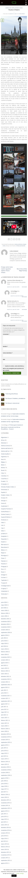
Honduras (3, 520)
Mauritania (4, 547)
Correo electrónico (7, 353)
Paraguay (3, 566)
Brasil (2, 470)
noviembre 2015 (5, 803)
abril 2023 (3, 665)
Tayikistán (4, 580)
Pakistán (3, 561)
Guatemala (4, 506)
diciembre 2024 (5, 624)
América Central (5, 445)
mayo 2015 (4, 819)
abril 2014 (3, 841)
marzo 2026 (4, 610)
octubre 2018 (4, 772)
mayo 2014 (4, 838)
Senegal (3, 575)
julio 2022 (3, 690)
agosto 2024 (4, 635)
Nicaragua (4, 555)
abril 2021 (3, 715)
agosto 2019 (4, 745)
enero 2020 (4, 731)
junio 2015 (4, 816)
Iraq (2, 528)
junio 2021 (4, 709)
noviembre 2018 (5, 770)
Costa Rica (4, 478)
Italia (2, 531)
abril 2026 (3, 608)
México (3, 550)
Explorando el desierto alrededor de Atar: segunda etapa (13, 420)
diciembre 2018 (5, 767)
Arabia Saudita (5, 454)
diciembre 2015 (5, 800)
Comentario (6, 334)
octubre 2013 (4, 857)
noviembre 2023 (5, 657)
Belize (2, 465)
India (2, 522)
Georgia (3, 500)
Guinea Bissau (5, 511)
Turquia (3, 583)
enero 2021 (4, 723)
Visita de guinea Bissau (11, 393)
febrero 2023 (4, 671)
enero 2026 (4, 616)
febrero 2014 (4, 846)
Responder (24, 286)
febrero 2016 (4, 794)
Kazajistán (4, 536)
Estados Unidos (19, 7)
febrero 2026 (4, 613)
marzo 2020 (4, 726)
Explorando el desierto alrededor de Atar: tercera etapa (13, 415)
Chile (2, 473)
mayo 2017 (4, 789)
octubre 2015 (4, 805)
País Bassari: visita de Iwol (12, 403)
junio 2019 (4, 750)
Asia (2, 459)
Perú (2, 569)
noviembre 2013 (5, 855)
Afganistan (4, 437)
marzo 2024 (4, 649)
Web (4, 359)
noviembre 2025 (5, 621)
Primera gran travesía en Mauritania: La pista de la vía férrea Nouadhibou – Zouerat (12, 427)
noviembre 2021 (5, 695)
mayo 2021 (4, 712)
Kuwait (3, 542)
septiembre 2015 (5, 808)
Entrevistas (4, 489)
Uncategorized (5, 585)
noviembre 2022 (5, 679)
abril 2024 (3, 646)
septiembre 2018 (5, 775)
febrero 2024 (4, 651)
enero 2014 (4, 849)
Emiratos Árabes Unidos (7, 487)
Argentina (3, 456)
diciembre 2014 (5, 827)
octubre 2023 (4, 660)
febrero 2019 (4, 761)
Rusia (2, 572)
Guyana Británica (5, 517)
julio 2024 (3, 638)
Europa (3, 498)
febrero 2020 (4, 728)
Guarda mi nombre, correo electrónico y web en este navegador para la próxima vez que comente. (13, 368)
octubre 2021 (4, 698)
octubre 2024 (4, 629)
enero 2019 (4, 764)
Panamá (3, 564)
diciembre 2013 (5, 852)
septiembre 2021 (5, 701)
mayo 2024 (4, 643)
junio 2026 (4, 602)
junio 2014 (4, 836)
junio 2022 (4, 693)
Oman (2, 558)
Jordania (3, 533)
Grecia (2, 503)
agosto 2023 (4, 662)
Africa (2, 440)
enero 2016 (4, 797)
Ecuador (3, 481)
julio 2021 (3, 706)
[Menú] (2, 2)
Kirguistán (4, 539)
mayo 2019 (4, 753)
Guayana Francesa (6, 509)
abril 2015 (3, 822)
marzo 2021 (4, 717)
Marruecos (4, 544)
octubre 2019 (4, 739)
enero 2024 (4, 654)
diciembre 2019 (5, 734)
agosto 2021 (4, 704)
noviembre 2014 (5, 830)
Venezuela (4, 594)
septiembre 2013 (5, 860)
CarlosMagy (22, 13)
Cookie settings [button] (20, 873)
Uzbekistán (4, 591)
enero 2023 (4, 673)
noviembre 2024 (5, 627)
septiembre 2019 (5, 742)
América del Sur (5, 451)
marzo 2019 (4, 759)
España (3, 492)
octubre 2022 (4, 682)
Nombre (5, 346)
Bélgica (3, 462)
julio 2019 (3, 748)
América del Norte (10, 7)
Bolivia (3, 467)
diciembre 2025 (5, 619)
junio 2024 (4, 641)
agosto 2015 (4, 811)
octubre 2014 (4, 833)
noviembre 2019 (5, 737)
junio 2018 (4, 783)
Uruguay (3, 588)
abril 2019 (3, 756)
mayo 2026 (4, 605)
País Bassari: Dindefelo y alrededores (15, 398)
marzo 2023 (4, 668)
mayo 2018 (4, 786)
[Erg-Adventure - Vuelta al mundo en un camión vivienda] (14, 2)
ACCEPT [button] (14, 875)
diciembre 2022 (5, 676)
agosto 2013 (4, 863)
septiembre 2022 (5, 684)
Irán (2, 525)
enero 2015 (4, 825)
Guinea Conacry (5, 514)
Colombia (3, 476)
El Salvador (4, 484)
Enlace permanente (21, 245)
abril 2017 (3, 792)
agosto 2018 (4, 778)
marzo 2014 (4, 844)
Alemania (3, 443)
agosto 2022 (4, 687)
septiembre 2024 (5, 632)
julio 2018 (3, 781)
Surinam (3, 577)
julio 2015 (3, 814)
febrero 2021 (4, 720)
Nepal (2, 553)
